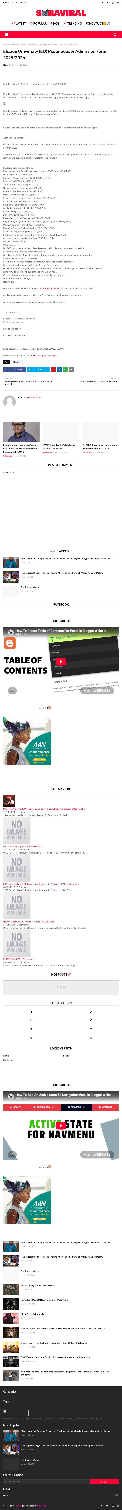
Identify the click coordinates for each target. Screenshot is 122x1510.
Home (6, 2)
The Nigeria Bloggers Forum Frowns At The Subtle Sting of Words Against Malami (62, 573)
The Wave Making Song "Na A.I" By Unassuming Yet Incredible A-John (55, 1357)
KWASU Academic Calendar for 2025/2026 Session (59, 447)
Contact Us (24, 2)
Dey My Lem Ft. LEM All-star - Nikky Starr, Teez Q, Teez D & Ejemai (54, 1343)
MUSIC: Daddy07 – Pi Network (18, 959)
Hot (56, 23)
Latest (21, 23)
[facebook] (102, 2)
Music (61, 1495)
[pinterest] (117, 2)
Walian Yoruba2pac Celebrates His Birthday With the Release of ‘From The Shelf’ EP (63, 1328)
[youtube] (91, 1037)
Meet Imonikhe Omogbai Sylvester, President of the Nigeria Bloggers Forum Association (65, 558)
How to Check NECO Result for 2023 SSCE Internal (28, 921)
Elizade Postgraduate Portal (49, 288)
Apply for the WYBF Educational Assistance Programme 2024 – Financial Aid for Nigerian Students (65, 1373)
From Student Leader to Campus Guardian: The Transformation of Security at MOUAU (20, 448)
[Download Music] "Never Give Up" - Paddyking (44, 1300)
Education (14, 44)
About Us (66, 1055)
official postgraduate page (43, 355)
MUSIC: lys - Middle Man (33, 1314)
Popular (40, 23)
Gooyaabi (42, 1505)
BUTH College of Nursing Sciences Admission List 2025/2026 (100, 447)
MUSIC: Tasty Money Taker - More (38, 1285)
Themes (18, 1505)
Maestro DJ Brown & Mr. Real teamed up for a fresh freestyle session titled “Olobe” (44, 808)
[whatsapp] (31, 1019)
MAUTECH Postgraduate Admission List (23, 846)
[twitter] (107, 2)
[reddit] (91, 1019)
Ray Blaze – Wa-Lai (30, 587)
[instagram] (113, 2)
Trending (74, 23)
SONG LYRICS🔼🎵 (97, 23)
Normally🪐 (8, 65)
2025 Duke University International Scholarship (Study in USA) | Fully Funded (41, 884)
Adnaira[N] (43, 708)
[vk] (91, 1028)
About (14, 2)
